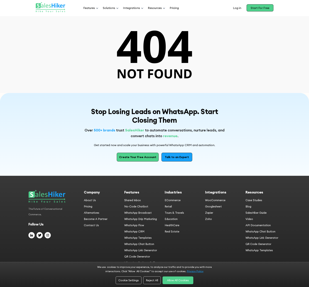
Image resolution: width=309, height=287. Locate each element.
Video (249, 219)
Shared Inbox (132, 200)
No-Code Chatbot (136, 206)
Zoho (208, 219)
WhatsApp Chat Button (139, 244)
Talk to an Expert (177, 157)
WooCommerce (215, 200)
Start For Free (260, 8)
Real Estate (172, 231)
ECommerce (173, 200)
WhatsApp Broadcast (138, 212)
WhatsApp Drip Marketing (140, 219)
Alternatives (91, 212)
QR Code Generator (137, 256)
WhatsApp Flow (134, 225)
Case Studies (254, 200)
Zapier (209, 212)
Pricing (174, 8)
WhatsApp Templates (138, 237)
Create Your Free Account (137, 157)
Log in (237, 8)
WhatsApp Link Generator (140, 250)
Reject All (152, 280)
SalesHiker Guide (256, 212)
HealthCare (172, 225)
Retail (168, 206)
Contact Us (91, 225)
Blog (248, 206)
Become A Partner (95, 219)
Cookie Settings (128, 280)
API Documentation (258, 225)
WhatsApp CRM (134, 231)
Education (171, 219)
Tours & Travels (174, 212)
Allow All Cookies (178, 280)
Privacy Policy (195, 271)
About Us (90, 200)
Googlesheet (213, 206)
